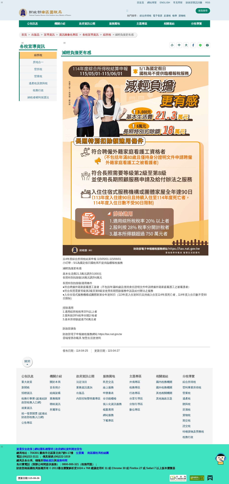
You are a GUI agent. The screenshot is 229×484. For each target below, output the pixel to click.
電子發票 (157, 15)
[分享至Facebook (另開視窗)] (193, 45)
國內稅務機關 (164, 381)
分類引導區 (136, 404)
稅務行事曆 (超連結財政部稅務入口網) (34, 400)
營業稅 (38, 76)
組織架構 (55, 393)
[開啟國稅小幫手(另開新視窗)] (220, 458)
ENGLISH (165, 2)
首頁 (24, 34)
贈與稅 (187, 404)
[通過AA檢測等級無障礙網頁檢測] (197, 478)
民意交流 (108, 381)
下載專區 (108, 420)
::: (2, 2)
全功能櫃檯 (109, 398)
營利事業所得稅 (192, 387)
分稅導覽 (196, 23)
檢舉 (174, 15)
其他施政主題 (164, 398)
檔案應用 (108, 409)
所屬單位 (55, 409)
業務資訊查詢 (84, 387)
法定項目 (81, 381)
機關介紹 (59, 23)
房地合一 (38, 62)
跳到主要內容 (9, 2)
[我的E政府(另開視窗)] (210, 478)
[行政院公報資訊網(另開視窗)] (178, 478)
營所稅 (38, 69)
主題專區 (141, 23)
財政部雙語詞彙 (194, 2)
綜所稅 (107, 34)
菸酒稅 (187, 409)
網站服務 (108, 415)
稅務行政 (38, 90)
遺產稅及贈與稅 (38, 83)
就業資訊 (26, 407)
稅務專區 (134, 387)
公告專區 (26, 422)
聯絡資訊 (55, 404)
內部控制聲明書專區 (88, 398)
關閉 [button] (27, 361)
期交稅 (187, 420)
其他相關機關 (164, 393)
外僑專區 (134, 381)
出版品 (35, 34)
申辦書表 (108, 393)
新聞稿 (25, 387)
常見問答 (178, 2)
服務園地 (114, 23)
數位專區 (134, 409)
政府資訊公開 (87, 23)
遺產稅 (187, 398)
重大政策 (26, 381)
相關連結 (169, 23)
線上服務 (108, 387)
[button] (172, 45)
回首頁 (140, 2)
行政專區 (134, 393)
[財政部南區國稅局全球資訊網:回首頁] (57, 13)
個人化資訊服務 (112, 404)
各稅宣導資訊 (90, 34)
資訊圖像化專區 (68, 34)
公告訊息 (32, 23)
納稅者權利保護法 (38, 97)
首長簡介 (55, 387)
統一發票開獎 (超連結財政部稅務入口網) (34, 415)
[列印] (207, 45)
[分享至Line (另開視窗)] (200, 45)
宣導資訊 (49, 34)
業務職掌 (55, 398)
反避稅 (167, 15)
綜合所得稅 (145, 15)
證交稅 (187, 426)
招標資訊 (26, 393)
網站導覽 (152, 2)
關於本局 (55, 381)
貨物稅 (182, 15)
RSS (207, 2)
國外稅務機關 (164, 387)
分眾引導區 (136, 398)
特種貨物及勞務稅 (193, 431)
